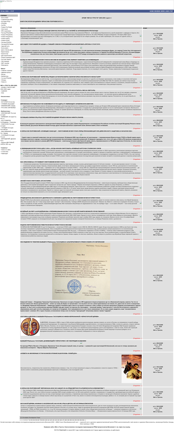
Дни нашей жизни (6, 55)
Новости (3, 82)
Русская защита (6, 59)
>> (85, 420)
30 (33, 420)
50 (36, 420)
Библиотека (4, 76)
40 (35, 420)
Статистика (4, 151)
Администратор (6, 72)
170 (63, 420)
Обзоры (3, 80)
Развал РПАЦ (5, 40)
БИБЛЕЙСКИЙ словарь (8, 105)
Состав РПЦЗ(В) (6, 78)
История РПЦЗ (5, 21)
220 (76, 420)
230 (78, 420)
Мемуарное (4, 65)
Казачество (4, 53)
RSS (2, 93)
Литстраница (5, 61)
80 (42, 420)
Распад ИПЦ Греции (7, 44)
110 (48, 420)
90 (44, 420)
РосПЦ (3, 25)
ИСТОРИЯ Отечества (8, 102)
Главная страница (6, 70)
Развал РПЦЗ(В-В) (7, 34)
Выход (3, 74)
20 (31, 420)
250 (83, 420)
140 (56, 420)
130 (53, 420)
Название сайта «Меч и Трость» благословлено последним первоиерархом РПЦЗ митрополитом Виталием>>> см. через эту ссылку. (87, 427)
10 (29, 420)
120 (51, 420)
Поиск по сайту (6, 149)
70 (40, 420)
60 (38, 420)
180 (66, 420)
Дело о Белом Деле (7, 50)
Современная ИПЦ (7, 19)
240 (81, 420)
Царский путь (5, 46)
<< (20, 420)
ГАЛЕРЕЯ (4, 91)
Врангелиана (5, 52)
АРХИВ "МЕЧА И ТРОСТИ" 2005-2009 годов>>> (97, 18)
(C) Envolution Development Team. (30, 417)
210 (73, 420)
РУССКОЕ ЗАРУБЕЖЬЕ (8, 107)
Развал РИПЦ (5, 38)
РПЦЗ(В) (4, 23)
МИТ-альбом (5, 63)
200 (71, 420)
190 (68, 420)
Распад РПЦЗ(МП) (7, 33)
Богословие (4, 17)
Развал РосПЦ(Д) (6, 27)
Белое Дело (4, 48)
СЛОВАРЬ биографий (7, 104)
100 (46, 420)
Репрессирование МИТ (8, 57)
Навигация (4, 153)
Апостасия (4, 29)
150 (58, 420)
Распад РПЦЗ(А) (6, 42)
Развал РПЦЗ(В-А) (7, 36)
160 (61, 420)
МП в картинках (6, 31)
